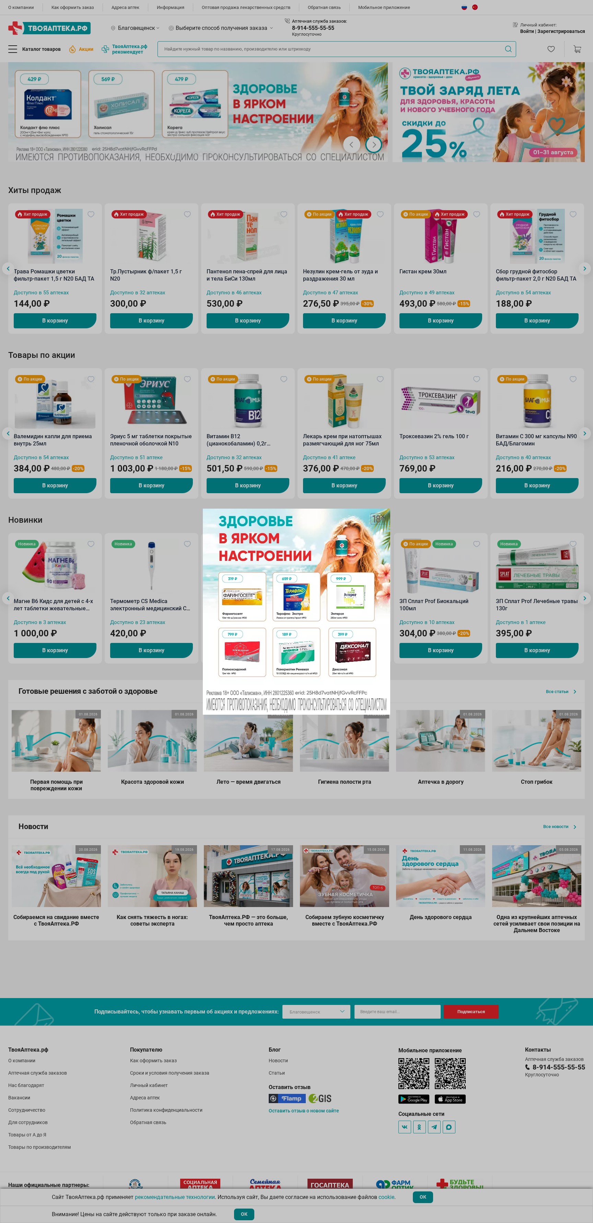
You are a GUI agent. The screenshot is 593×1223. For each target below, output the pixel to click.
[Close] (382, 516)
